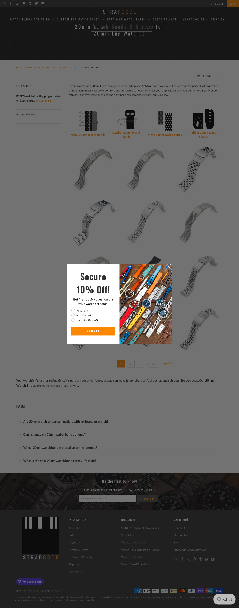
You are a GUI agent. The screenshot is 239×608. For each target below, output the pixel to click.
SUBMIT (93, 331)
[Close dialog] (169, 267)
